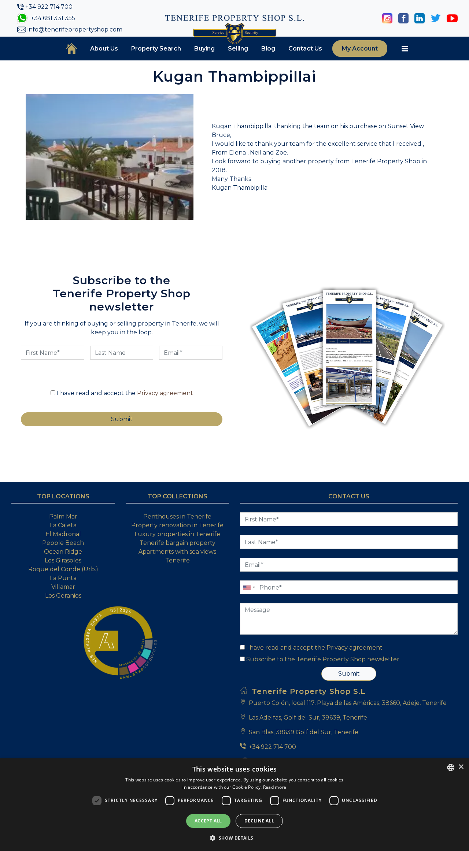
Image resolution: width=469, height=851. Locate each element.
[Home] (71, 48)
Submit (349, 673)
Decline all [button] (259, 821)
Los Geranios (63, 595)
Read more (275, 787)
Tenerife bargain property (177, 542)
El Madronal (63, 534)
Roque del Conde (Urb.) (63, 569)
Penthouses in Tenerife (177, 516)
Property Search (156, 48)
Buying (204, 48)
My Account (360, 48)
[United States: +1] (248, 587)
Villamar (63, 586)
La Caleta (63, 525)
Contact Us (305, 48)
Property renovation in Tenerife (177, 525)
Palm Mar (63, 516)
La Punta (63, 578)
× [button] (461, 767)
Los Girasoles (63, 560)
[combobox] (450, 767)
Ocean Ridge (63, 551)
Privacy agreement (165, 393)
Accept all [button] (208, 821)
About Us (104, 48)
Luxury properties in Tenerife (177, 534)
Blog (268, 48)
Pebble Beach (63, 542)
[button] (234, 837)
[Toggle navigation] (405, 48)
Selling (238, 48)
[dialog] (234, 804)
